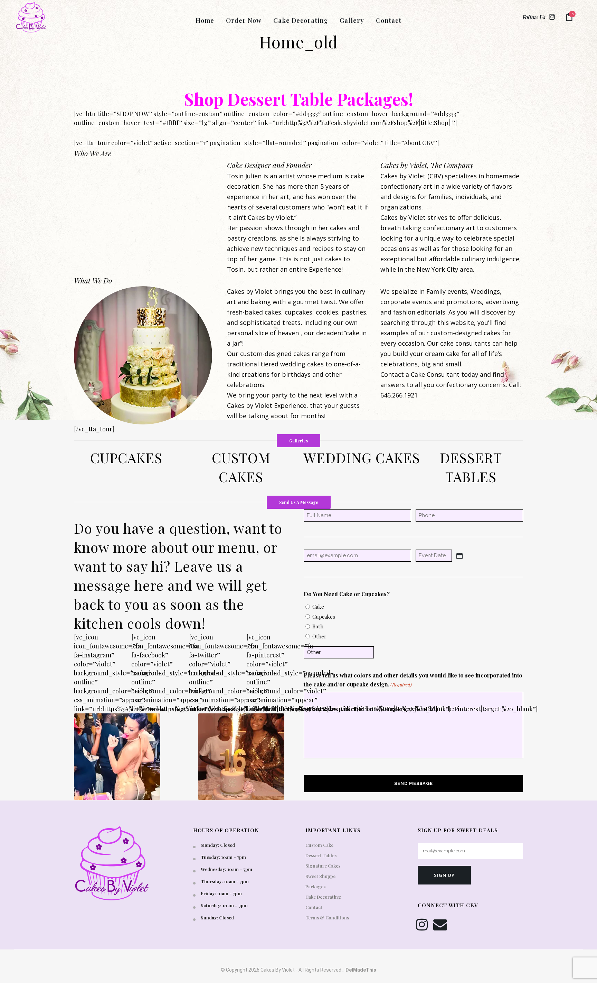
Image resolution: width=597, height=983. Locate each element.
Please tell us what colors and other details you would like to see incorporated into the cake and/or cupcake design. (413, 680)
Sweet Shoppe (320, 876)
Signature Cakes (322, 865)
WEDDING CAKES (362, 457)
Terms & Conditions (327, 917)
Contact (313, 907)
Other (319, 636)
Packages (315, 886)
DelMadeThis (360, 970)
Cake (318, 606)
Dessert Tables (321, 855)
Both (317, 626)
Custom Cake (319, 845)
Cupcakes (323, 616)
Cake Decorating (323, 897)
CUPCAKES (126, 457)
